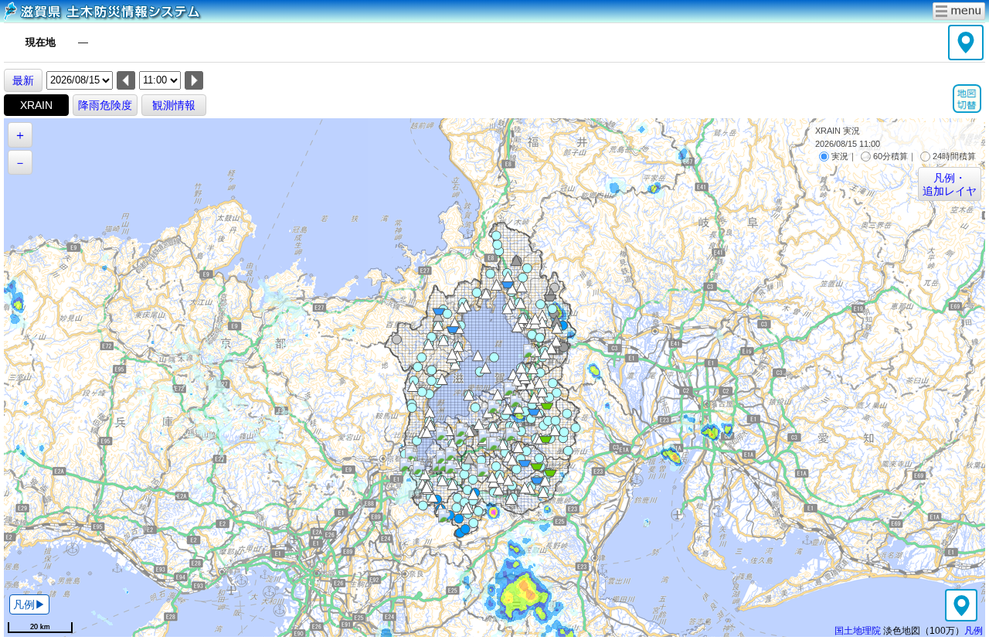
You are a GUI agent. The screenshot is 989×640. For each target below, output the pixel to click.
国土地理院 (857, 630)
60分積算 (890, 156)
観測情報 (173, 105)
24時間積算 (954, 156)
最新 (23, 80)
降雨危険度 (105, 105)
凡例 (973, 630)
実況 (839, 156)
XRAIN (36, 105)
